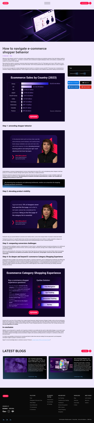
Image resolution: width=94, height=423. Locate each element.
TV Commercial (33, 407)
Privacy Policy (74, 419)
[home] (6, 3)
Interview (76, 400)
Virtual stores (50, 399)
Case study (76, 402)
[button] (82, 419)
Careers (87, 402)
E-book (75, 405)
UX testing (49, 404)
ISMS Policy (89, 419)
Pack (31, 398)
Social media (50, 402)
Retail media (32, 402)
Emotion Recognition (63, 405)
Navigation (60, 411)
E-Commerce (33, 409)
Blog (75, 398)
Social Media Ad (33, 405)
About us (87, 400)
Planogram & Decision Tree (36, 400)
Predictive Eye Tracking (63, 400)
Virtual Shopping (62, 409)
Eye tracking (61, 398)
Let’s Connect (88, 398)
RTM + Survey (61, 407)
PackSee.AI (60, 402)
